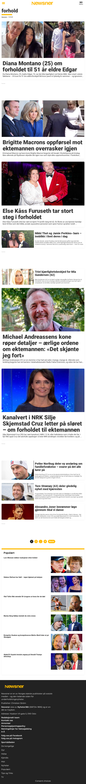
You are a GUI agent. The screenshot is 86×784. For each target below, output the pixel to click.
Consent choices (43, 781)
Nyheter (5, 765)
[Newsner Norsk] (42, 3)
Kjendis (4, 758)
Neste (51, 541)
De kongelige (7, 746)
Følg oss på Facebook (11, 735)
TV (2, 777)
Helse (4, 754)
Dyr (3, 750)
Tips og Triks (7, 773)
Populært (5, 769)
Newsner (4, 17)
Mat (3, 761)
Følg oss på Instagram (12, 738)
